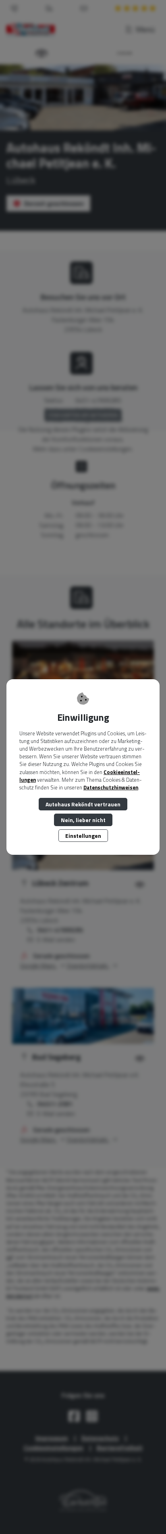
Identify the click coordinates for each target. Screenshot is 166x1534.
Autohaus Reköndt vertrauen (83, 804)
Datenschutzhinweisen (110, 787)
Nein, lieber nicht (83, 820)
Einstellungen (83, 835)
